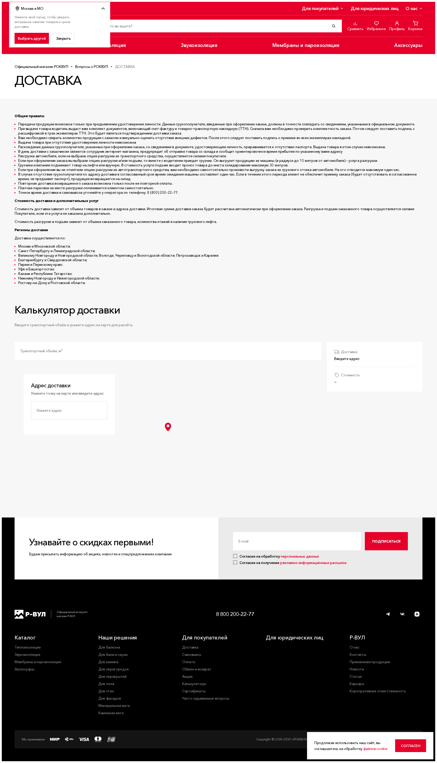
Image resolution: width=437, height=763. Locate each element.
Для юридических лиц (374, 8)
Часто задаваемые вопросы (205, 698)
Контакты (358, 654)
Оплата (188, 662)
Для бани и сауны (113, 654)
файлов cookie (375, 748)
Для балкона (109, 647)
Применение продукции (370, 662)
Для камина (108, 662)
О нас (411, 8)
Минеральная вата (114, 705)
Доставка (190, 647)
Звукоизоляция (199, 45)
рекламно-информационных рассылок (313, 562)
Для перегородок (113, 669)
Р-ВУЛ (357, 637)
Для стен (106, 691)
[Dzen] (417, 614)
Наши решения (117, 637)
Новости (357, 669)
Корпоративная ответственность (378, 691)
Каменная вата (111, 713)
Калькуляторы (194, 683)
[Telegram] (387, 614)
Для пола (106, 683)
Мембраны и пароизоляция (305, 45)
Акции (187, 676)
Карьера (357, 683)
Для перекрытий (112, 676)
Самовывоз (191, 654)
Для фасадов (109, 698)
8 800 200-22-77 (235, 614)
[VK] (402, 614)
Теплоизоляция (28, 647)
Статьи (356, 676)
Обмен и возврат (196, 669)
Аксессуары (408, 45)
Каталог (25, 637)
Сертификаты (193, 691)
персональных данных (300, 556)
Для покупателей (320, 8)
